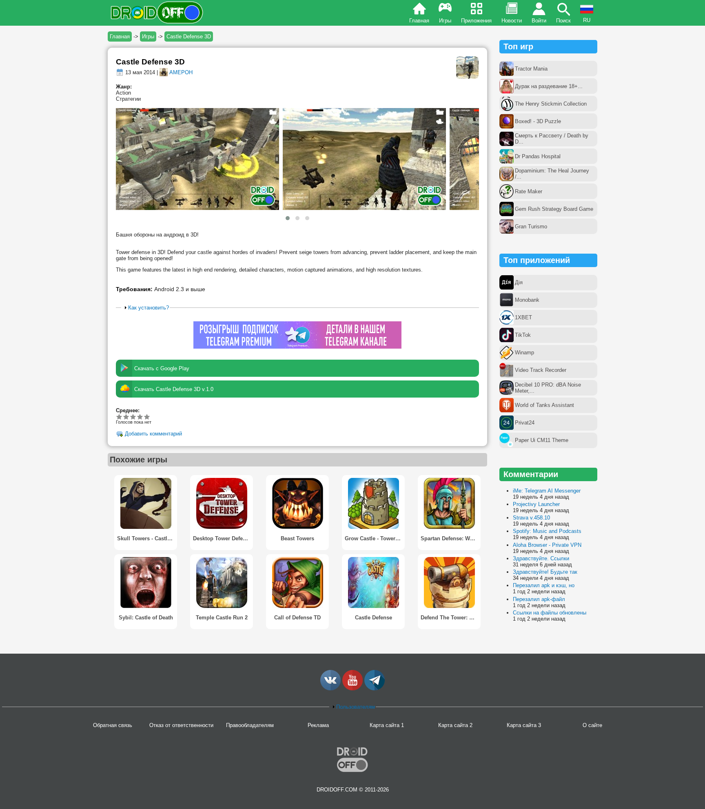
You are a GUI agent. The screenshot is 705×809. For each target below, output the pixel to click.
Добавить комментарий (153, 434)
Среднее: (128, 410)
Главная (419, 21)
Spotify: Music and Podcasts (547, 531)
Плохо (119, 416)
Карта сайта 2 (455, 725)
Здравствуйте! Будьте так (545, 572)
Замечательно (140, 416)
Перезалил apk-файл (539, 599)
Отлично (147, 416)
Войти (539, 21)
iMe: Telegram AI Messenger (547, 491)
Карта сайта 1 (387, 725)
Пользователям (355, 707)
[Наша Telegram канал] (374, 688)
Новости (511, 21)
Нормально (126, 416)
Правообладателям (250, 725)
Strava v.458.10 (531, 518)
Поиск (563, 21)
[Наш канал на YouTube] (352, 688)
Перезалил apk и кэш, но (543, 585)
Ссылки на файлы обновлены (549, 613)
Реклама (318, 725)
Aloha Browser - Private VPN (547, 545)
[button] (288, 218)
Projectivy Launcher (536, 504)
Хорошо (133, 416)
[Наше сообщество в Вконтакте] (330, 688)
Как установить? (148, 308)
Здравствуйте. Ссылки (541, 558)
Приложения (476, 21)
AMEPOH (181, 72)
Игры (445, 21)
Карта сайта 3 (524, 725)
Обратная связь (112, 725)
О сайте (592, 725)
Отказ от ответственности (181, 725)
